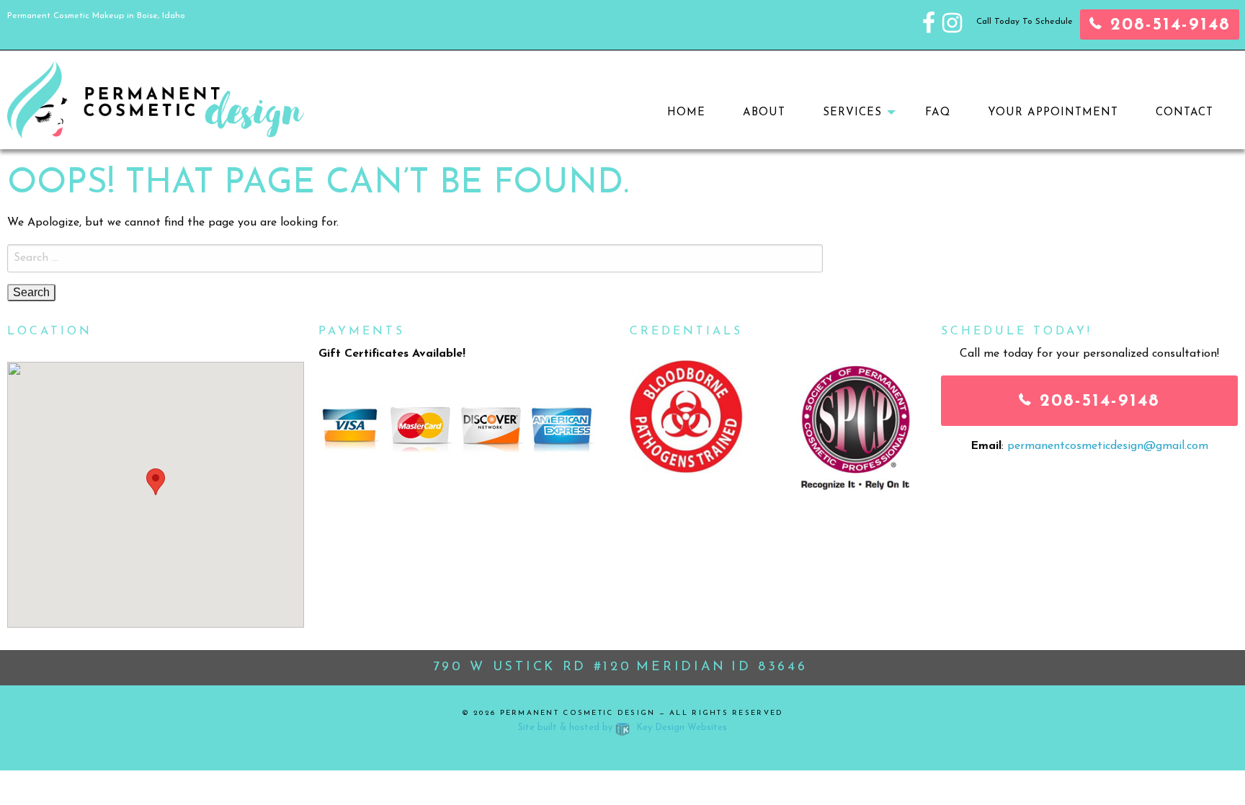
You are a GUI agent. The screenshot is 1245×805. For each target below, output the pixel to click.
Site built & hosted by (622, 727)
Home (686, 112)
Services (852, 112)
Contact (1184, 112)
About (764, 112)
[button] (155, 481)
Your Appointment (1053, 112)
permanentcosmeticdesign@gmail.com (1107, 446)
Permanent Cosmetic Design (578, 713)
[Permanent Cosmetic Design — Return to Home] (155, 98)
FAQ (937, 112)
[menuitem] (686, 112)
